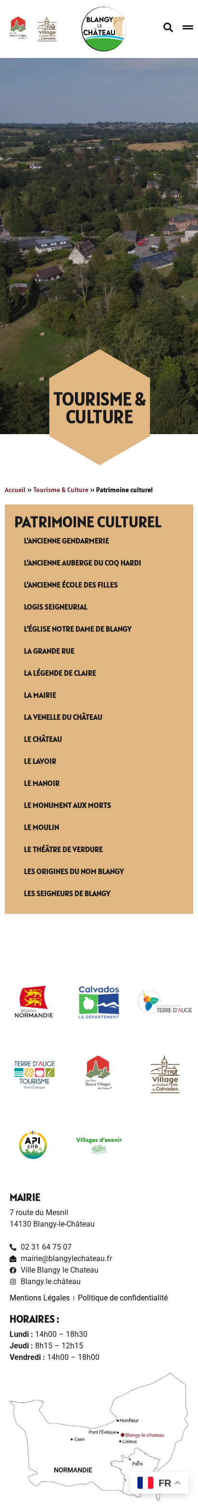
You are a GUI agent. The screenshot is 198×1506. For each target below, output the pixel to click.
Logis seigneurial (55, 606)
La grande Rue (49, 650)
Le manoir (42, 783)
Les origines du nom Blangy (74, 871)
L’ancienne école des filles (71, 584)
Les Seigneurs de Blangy (67, 893)
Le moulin (41, 827)
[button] (168, 27)
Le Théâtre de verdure (63, 849)
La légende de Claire (60, 673)
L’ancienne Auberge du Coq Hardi (82, 562)
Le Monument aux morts (67, 805)
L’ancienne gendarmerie (66, 540)
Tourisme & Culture (60, 489)
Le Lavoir (40, 761)
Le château (43, 739)
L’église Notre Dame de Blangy (78, 628)
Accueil (15, 489)
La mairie (40, 695)
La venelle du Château (63, 717)
